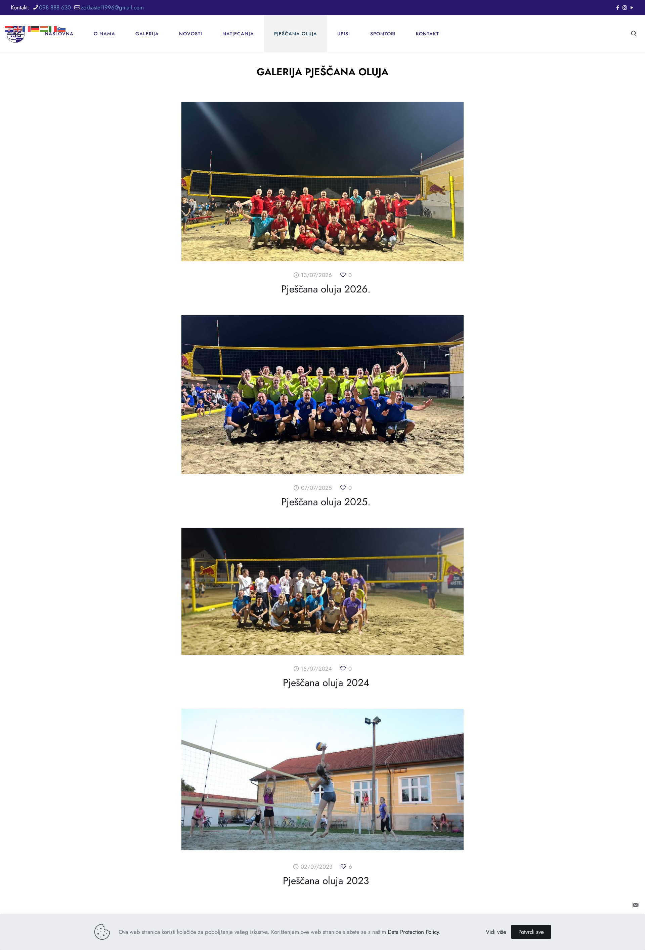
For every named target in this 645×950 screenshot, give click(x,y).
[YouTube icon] (631, 7)
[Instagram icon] (624, 7)
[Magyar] (44, 18)
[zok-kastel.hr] (16, 33)
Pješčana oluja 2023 (326, 880)
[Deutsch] (35, 18)
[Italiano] (53, 18)
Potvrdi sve (531, 932)
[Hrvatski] (9, 18)
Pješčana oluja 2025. (326, 501)
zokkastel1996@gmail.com (112, 7)
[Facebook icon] (617, 7)
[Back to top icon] (617, 905)
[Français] (27, 18)
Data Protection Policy (413, 932)
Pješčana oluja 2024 (326, 682)
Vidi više (496, 932)
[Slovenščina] (61, 18)
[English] (18, 18)
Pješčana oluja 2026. (326, 289)
